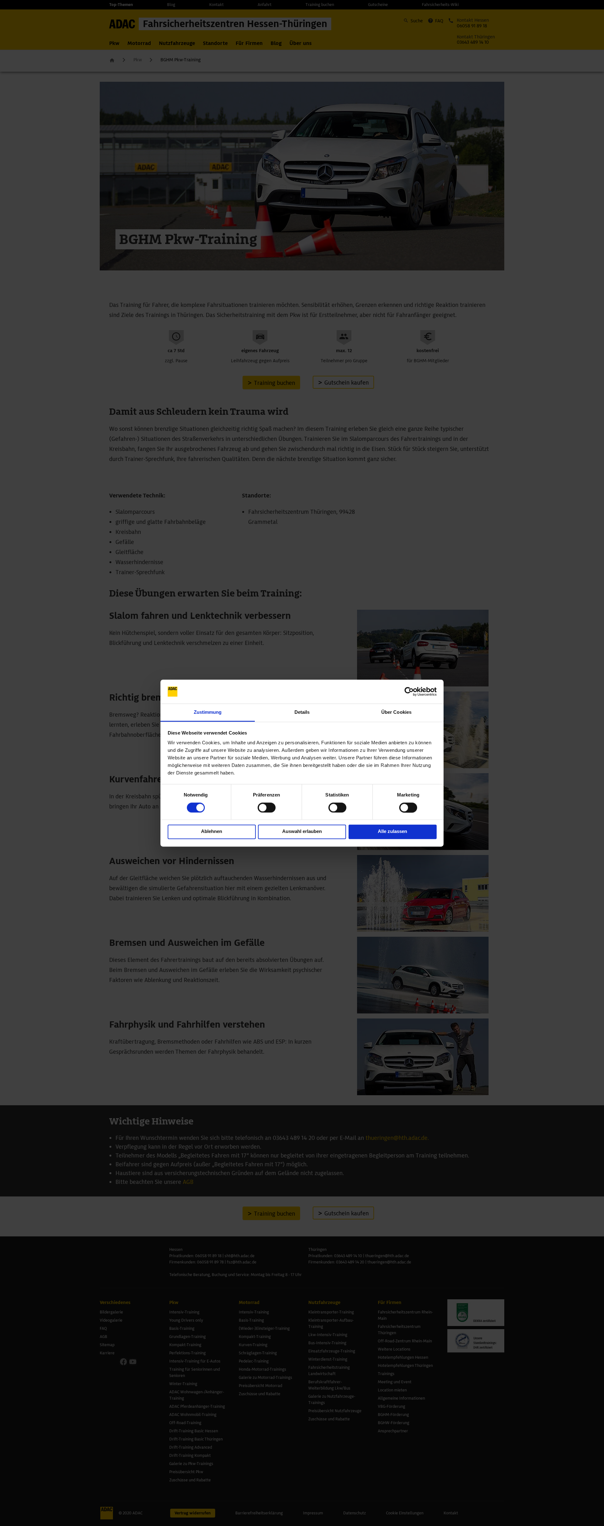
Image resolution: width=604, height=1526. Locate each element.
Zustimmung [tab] (208, 712)
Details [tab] (302, 712)
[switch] (267, 807)
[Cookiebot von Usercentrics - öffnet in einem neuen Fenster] (409, 691)
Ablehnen (211, 831)
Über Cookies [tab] (396, 712)
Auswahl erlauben (302, 831)
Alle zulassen (392, 831)
